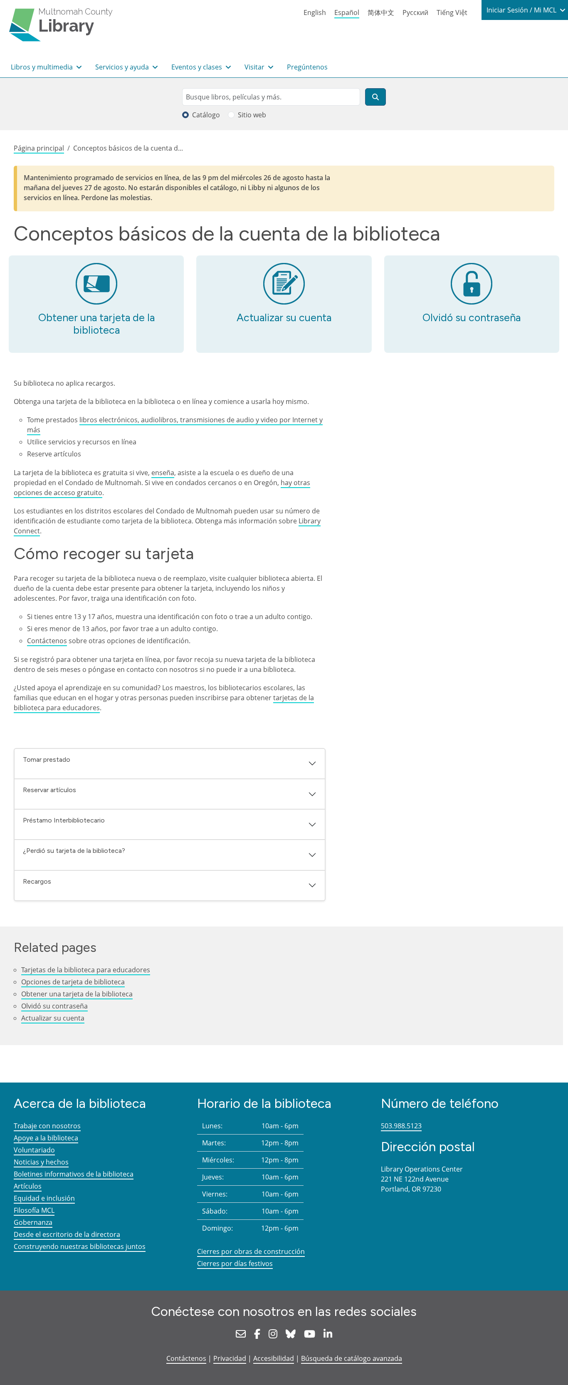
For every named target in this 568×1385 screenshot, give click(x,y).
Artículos (28, 1186)
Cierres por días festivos (235, 1263)
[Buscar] (375, 97)
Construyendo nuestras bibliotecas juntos (80, 1246)
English (315, 12)
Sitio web (252, 114)
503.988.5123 (401, 1125)
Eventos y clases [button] (197, 67)
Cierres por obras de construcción (251, 1251)
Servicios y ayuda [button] (123, 67)
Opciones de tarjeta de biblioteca (73, 981)
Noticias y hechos (41, 1162)
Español (346, 12)
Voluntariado (34, 1150)
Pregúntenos (307, 67)
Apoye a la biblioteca (46, 1137)
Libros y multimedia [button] (42, 67)
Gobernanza (33, 1222)
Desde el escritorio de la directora (67, 1234)
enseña (162, 472)
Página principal (39, 148)
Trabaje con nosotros (47, 1125)
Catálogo (206, 114)
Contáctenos (47, 640)
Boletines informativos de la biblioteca (73, 1174)
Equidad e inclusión (44, 1198)
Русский (415, 12)
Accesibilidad (273, 1358)
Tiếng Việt (452, 12)
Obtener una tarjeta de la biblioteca (96, 323)
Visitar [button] (255, 67)
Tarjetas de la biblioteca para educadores (85, 969)
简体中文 (381, 12)
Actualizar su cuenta (284, 317)
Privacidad (229, 1358)
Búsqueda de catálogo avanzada (351, 1358)
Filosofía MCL (34, 1210)
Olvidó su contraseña (471, 317)
